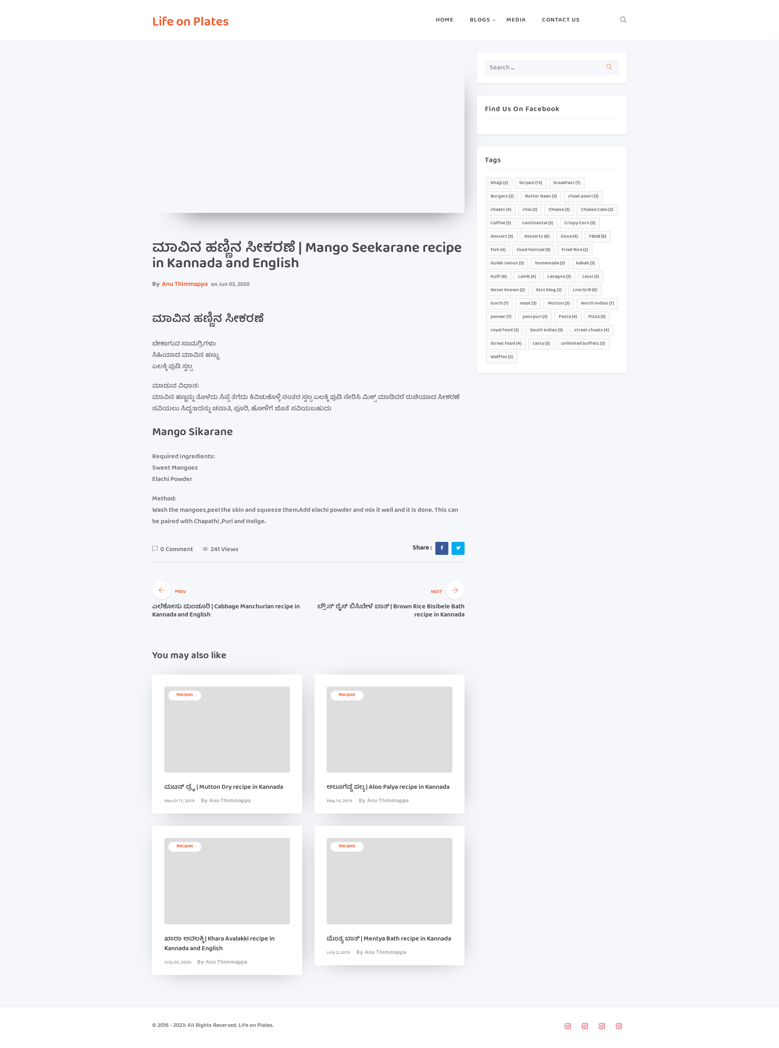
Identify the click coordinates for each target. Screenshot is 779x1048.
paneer (501, 317)
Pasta (568, 317)
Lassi (590, 277)
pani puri (535, 317)
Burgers (502, 196)
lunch (499, 303)
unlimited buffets (583, 343)
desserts (536, 236)
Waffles (502, 357)
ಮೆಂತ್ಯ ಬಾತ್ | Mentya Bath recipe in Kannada (389, 939)
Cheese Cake (597, 210)
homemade (550, 263)
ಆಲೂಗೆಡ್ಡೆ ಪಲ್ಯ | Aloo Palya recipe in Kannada (388, 787)
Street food (506, 343)
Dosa (569, 236)
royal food (505, 330)
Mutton (559, 303)
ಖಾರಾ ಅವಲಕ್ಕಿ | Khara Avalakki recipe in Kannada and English (219, 944)
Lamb (527, 277)
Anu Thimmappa (185, 284)
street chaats (591, 330)
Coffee (501, 223)
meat (528, 303)
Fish (498, 250)
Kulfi (499, 277)
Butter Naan (541, 196)
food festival (533, 250)
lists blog (549, 290)
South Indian (546, 330)
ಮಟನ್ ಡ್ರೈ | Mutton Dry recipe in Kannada (223, 787)
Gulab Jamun (507, 263)
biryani (530, 183)
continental (537, 223)
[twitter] (458, 547)
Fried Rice (575, 250)
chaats (501, 210)
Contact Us (561, 20)
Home (445, 20)
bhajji (499, 183)
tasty (541, 343)
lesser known (508, 290)
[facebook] (442, 547)
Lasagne (559, 277)
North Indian (597, 303)
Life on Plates (190, 23)
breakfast (566, 183)
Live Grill (585, 290)
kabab (585, 263)
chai (530, 210)
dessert (502, 236)
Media (516, 20)
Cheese (559, 210)
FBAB (597, 236)
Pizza (596, 317)
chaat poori (583, 196)
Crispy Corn (579, 223)
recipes (184, 695)
